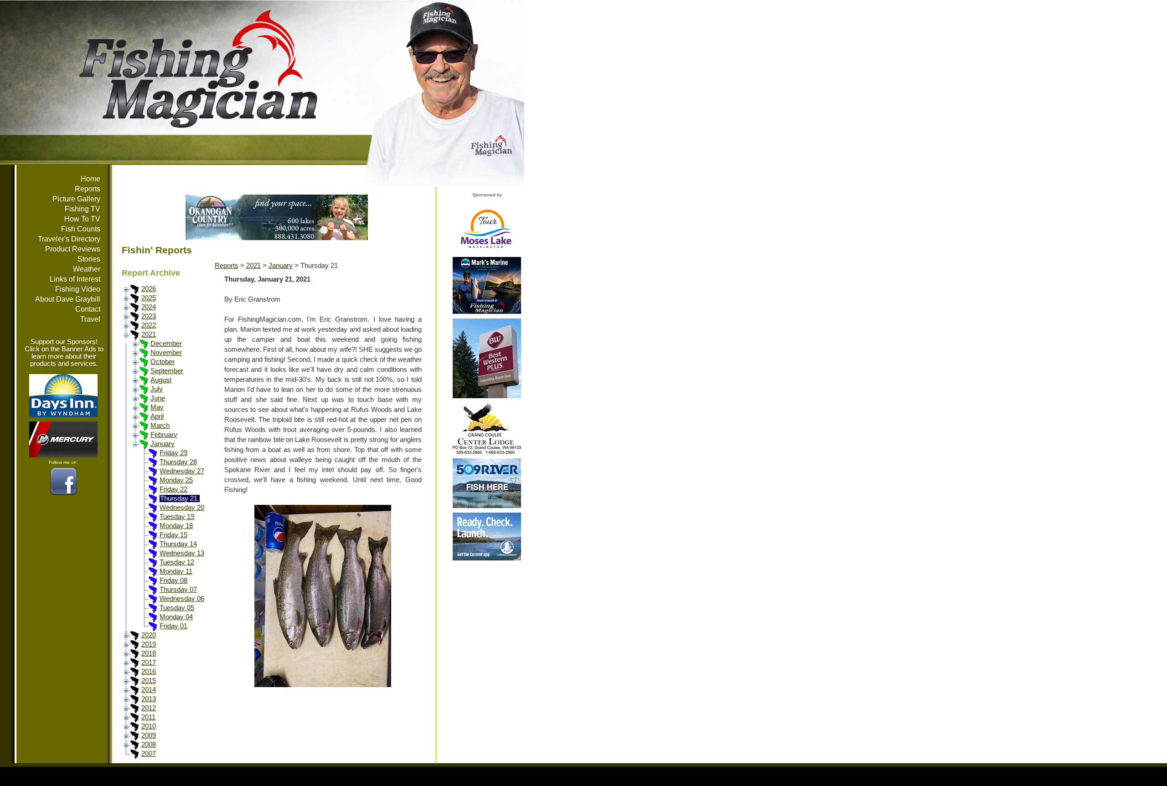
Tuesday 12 (177, 562)
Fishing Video (77, 289)
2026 (148, 289)
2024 (148, 307)
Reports (87, 189)
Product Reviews (72, 249)
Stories (88, 259)
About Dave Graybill (67, 299)
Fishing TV (82, 209)
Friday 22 (173, 489)
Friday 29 (173, 453)
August (160, 380)
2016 (148, 671)
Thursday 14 (178, 544)
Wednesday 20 (182, 507)
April (157, 416)
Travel (90, 319)
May (157, 407)
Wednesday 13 (182, 553)
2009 (148, 735)
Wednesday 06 (182, 598)
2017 (148, 662)
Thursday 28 (178, 462)
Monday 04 (176, 617)
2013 (148, 699)
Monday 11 (176, 571)
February (163, 434)
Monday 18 (176, 525)
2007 (148, 753)
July (156, 389)
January (162, 443)
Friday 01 (173, 626)
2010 (148, 726)
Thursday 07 (178, 589)
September (166, 371)
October (162, 361)
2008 (148, 744)
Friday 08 (173, 580)
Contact (87, 309)
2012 (148, 708)
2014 (148, 690)
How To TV (82, 219)
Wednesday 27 (182, 471)
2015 (148, 680)
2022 (148, 325)
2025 (148, 298)
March (160, 425)
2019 (148, 644)
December (166, 343)
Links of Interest (75, 279)
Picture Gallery (76, 199)
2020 (148, 635)
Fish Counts (80, 229)
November (166, 352)
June (157, 398)
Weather (86, 269)
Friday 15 (173, 535)
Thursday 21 (178, 498)
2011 (148, 717)
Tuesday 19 (177, 516)
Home (90, 179)
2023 (148, 316)
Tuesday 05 (177, 607)
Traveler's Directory (69, 239)
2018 (148, 653)
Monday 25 (176, 480)
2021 (148, 334)
